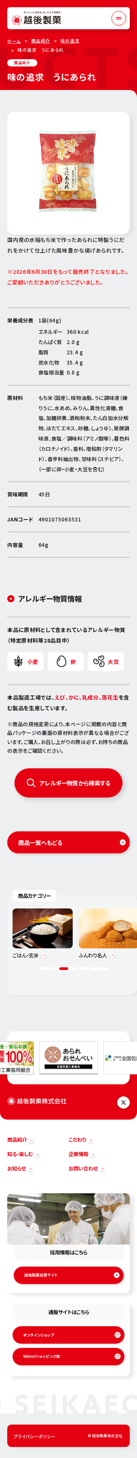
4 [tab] (74, 968)
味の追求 (70, 41)
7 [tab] (104, 968)
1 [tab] (43, 968)
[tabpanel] (43, 933)
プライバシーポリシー (35, 1436)
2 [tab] (53, 968)
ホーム (14, 41)
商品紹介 (40, 41)
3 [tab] (63, 968)
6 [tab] (94, 968)
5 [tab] (84, 968)
